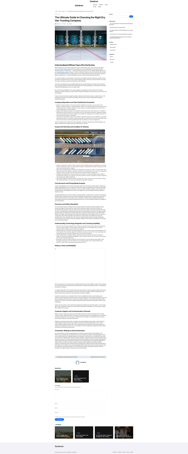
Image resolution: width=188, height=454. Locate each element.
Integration (101, 4)
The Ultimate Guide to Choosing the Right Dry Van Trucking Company (103, 437)
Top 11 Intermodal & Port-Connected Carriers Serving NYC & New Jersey (63, 380)
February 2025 (113, 47)
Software (99, 6)
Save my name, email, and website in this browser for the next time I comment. (70, 416)
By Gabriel (58, 23)
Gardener (94, 1)
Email (56, 407)
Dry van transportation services (62, 72)
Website (56, 412)
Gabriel (84, 362)
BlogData (69, 452)
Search (111, 14)
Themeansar (74, 452)
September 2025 (113, 44)
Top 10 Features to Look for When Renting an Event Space (121, 34)
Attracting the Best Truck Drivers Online (117, 27)
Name (56, 403)
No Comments (69, 23)
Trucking (94, 6)
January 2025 (112, 50)
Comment (57, 389)
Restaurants (95, 4)
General (106, 4)
